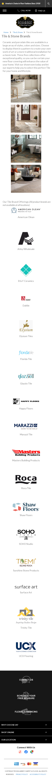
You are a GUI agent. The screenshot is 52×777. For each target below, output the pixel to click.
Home (6, 32)
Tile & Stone (18, 32)
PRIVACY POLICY (22, 774)
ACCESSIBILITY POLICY (38, 774)
